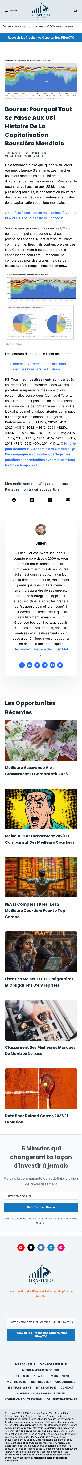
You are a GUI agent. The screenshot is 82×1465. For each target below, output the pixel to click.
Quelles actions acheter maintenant (41, 1376)
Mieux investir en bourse (41, 1370)
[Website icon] (37, 665)
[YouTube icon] (60, 665)
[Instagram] (61, 1247)
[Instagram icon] (52, 665)
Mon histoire (17, 1381)
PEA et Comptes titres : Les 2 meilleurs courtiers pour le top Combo (35, 910)
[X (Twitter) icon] (45, 665)
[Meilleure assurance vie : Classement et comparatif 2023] (41, 740)
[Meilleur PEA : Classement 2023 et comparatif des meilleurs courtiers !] (41, 809)
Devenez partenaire (62, 1399)
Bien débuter (41, 1381)
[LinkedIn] (50, 500)
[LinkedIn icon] (29, 665)
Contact (67, 1387)
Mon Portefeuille (53, 1364)
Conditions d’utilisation (23, 1399)
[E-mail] (68, 500)
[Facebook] (14, 500)
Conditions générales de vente (41, 1393)
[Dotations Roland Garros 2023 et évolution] (41, 1088)
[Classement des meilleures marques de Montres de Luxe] (41, 1020)
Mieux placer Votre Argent (24, 155)
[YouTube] (21, 1247)
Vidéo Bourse (65, 1381)
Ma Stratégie (46, 1387)
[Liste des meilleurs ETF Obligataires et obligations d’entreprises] (41, 951)
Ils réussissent (19, 1387)
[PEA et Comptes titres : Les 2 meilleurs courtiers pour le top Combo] (41, 877)
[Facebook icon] (22, 665)
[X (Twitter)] (32, 500)
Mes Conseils (25, 1364)
